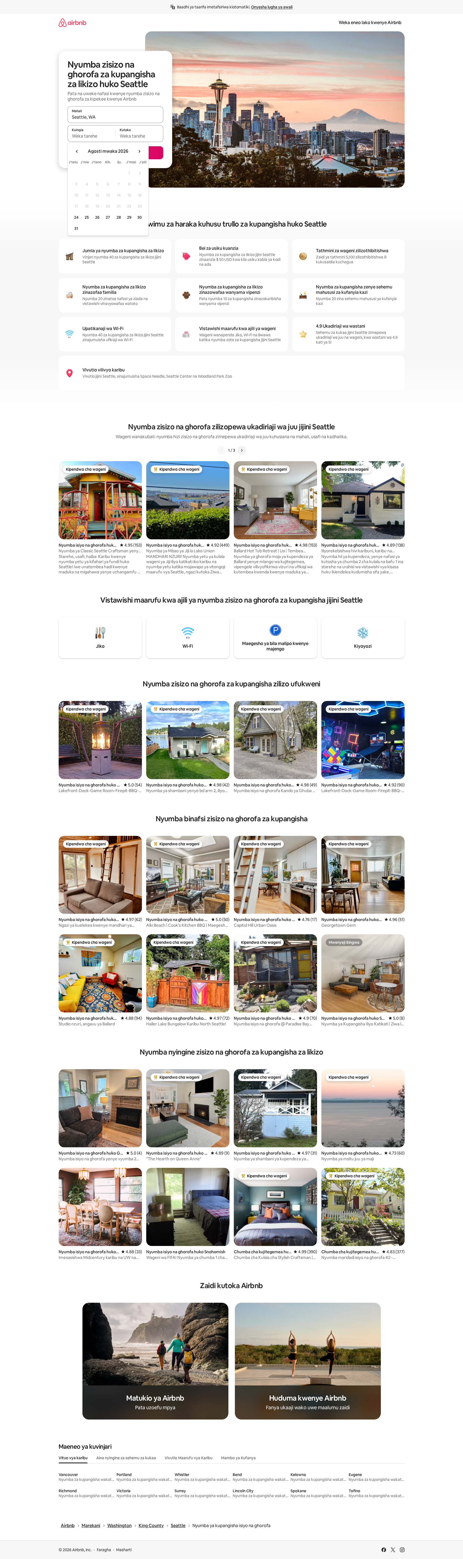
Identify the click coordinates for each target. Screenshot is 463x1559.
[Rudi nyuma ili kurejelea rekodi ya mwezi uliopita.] (77, 151)
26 (97, 217)
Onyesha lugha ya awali (271, 7)
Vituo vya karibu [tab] (73, 1457)
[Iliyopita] (221, 450)
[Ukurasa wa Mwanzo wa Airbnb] (72, 22)
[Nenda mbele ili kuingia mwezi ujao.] (139, 151)
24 (76, 217)
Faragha (104, 1549)
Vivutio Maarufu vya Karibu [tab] (188, 1457)
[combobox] (115, 117)
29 (129, 217)
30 (139, 217)
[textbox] (91, 136)
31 (76, 228)
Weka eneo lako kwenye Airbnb (370, 22)
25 (87, 217)
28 (118, 217)
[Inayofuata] (241, 450)
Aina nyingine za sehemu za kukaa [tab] (126, 1457)
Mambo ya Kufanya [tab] (238, 1457)
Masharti (124, 1549)
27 (108, 217)
